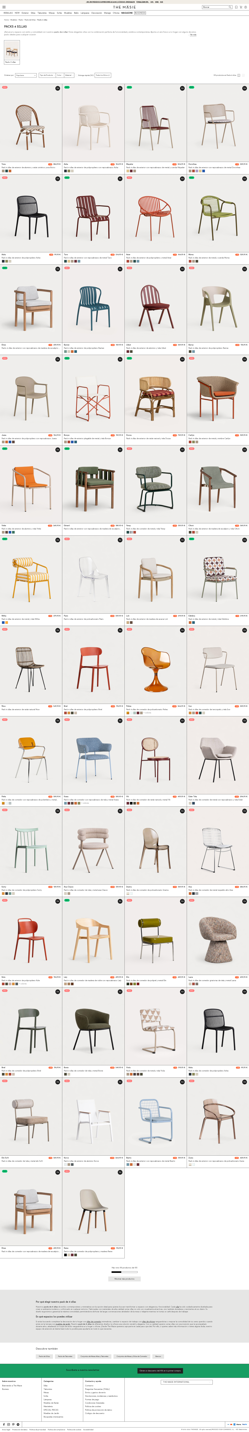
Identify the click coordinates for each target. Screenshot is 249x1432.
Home (6, 20)
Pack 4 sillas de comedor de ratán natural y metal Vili (148, 800)
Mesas (52, 13)
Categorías (48, 1381)
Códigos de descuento (94, 1413)
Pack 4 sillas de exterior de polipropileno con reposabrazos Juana (29, 438)
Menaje (107, 13)
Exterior (25, 13)
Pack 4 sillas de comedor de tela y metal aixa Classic (86, 890)
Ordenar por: (9, 75)
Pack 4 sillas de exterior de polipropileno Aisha (21, 258)
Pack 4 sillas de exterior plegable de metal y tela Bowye (87, 438)
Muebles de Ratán (51, 1403)
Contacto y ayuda (93, 1381)
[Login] (245, 7)
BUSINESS (140, 13)
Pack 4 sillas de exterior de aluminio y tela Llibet (146, 348)
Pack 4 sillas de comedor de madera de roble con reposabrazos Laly (92, 980)
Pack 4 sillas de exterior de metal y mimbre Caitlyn (209, 438)
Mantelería (48, 1406)
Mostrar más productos (124, 1279)
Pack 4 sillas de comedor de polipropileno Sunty (22, 890)
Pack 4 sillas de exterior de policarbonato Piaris (83, 619)
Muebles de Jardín (51, 1413)
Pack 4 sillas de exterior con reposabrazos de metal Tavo (88, 258)
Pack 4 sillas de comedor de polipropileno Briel (21, 1071)
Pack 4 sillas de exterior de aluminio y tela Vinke (21, 529)
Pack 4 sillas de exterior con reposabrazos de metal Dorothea (214, 167)
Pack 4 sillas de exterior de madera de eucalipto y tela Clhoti (214, 529)
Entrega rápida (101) (86, 75)
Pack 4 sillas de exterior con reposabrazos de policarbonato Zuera (216, 1161)
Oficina (116, 13)
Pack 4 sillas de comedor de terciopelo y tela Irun (209, 709)
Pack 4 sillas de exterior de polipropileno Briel (83, 709)
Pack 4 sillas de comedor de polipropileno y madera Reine (88, 1251)
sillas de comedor (94, 1322)
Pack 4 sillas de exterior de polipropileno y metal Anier (148, 258)
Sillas (33, 13)
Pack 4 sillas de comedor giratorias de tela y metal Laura (212, 980)
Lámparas (85, 13)
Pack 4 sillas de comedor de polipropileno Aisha (208, 1071)
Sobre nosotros (9, 1381)
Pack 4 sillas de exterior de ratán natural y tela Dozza (148, 438)
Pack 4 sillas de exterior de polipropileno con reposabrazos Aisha (91, 167)
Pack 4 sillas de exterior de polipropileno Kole (21, 980)
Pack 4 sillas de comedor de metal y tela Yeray (145, 529)
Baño (76, 13)
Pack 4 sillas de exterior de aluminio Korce (81, 1161)
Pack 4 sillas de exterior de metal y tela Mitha (21, 619)
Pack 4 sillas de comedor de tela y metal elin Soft (22, 1161)
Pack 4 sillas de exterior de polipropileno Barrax (208, 348)
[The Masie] (124, 7)
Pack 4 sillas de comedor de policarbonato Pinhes (147, 709)
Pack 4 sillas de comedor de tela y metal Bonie (83, 1071)
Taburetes (42, 13)
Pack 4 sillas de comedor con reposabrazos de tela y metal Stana (91, 800)
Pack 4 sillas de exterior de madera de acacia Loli (147, 619)
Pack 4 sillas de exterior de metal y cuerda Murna (208, 258)
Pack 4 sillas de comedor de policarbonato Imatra (147, 890)
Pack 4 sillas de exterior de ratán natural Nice (20, 709)
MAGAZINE (127, 13)
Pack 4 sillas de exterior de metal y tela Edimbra (208, 619)
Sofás (59, 13)
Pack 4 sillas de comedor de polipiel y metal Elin (146, 980)
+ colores (147, 713)
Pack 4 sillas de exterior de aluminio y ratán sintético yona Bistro (28, 167)
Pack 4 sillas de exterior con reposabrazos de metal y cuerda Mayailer (155, 167)
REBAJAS (8, 13)
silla (177, 1307)
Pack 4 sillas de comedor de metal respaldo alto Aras (210, 890)
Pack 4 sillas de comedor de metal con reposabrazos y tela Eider (215, 800)
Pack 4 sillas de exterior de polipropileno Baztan (84, 348)
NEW (17, 13)
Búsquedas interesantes (53, 1417)
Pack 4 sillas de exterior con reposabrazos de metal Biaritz (150, 1161)
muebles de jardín (63, 1324)
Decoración (96, 13)
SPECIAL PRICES (51, 1410)
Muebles (68, 13)
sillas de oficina (148, 1322)
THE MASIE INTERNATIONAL (176, 1382)
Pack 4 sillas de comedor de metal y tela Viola (145, 1071)
